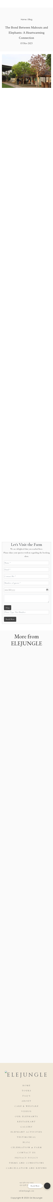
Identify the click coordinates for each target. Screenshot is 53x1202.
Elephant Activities (26, 1132)
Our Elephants (26, 1116)
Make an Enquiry (26, 1052)
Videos (26, 1111)
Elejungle (13, 16)
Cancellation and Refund (26, 1168)
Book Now (10, 619)
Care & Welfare (27, 1106)
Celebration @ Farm (26, 1147)
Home (23, 19)
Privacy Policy (26, 1157)
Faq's (27, 1096)
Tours (26, 1090)
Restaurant (26, 1121)
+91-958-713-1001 (26, 1185)
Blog (30, 19)
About (26, 1101)
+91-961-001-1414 (26, 1182)
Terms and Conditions (26, 1163)
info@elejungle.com (26, 1191)
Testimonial (26, 1137)
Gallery (26, 1126)
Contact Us (26, 1152)
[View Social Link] (16, 1175)
